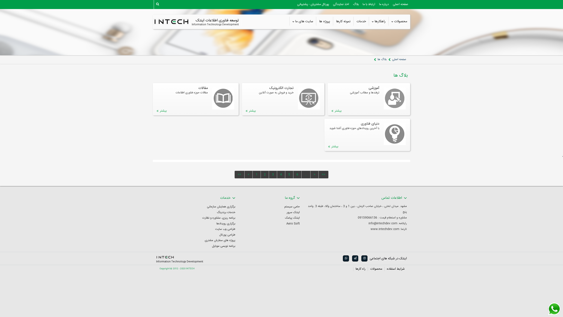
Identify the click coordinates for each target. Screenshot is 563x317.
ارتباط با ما (369, 4)
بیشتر (338, 111)
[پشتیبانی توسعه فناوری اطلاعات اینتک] (554, 309)
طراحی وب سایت (225, 229)
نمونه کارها (343, 21)
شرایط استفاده (396, 269)
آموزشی (374, 88)
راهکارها (380, 21)
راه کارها (361, 269)
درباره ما (384, 4)
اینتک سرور (293, 212)
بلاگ (356, 4)
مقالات (203, 88)
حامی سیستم (292, 207)
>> (323, 174)
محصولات (400, 21)
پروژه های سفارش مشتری (220, 240)
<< (239, 174)
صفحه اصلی (400, 4)
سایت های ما (304, 21)
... (306, 174)
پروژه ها (324, 21)
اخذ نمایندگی (341, 4)
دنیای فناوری (370, 124)
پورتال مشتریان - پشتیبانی (313, 4)
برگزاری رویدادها (225, 224)
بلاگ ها (382, 59)
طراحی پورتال (227, 235)
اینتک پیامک (292, 218)
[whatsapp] (345, 258)
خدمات (361, 21)
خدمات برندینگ (226, 212)
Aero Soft (293, 224)
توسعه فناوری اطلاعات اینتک (217, 20)
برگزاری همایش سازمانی (221, 207)
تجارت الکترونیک (281, 88)
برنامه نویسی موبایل (223, 246)
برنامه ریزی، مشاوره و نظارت (218, 218)
